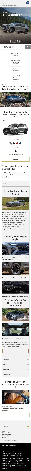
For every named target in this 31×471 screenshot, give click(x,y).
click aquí (5, 468)
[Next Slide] (29, 99)
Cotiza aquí (15, 159)
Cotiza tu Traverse (17, 351)
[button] (15, 184)
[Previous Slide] (2, 99)
